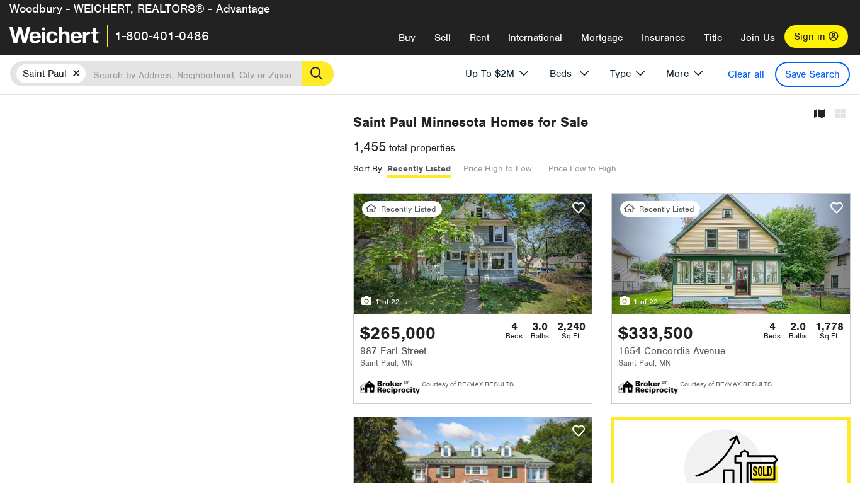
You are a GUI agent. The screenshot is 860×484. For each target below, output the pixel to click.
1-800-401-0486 (162, 36)
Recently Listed (419, 168)
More (677, 73)
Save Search (812, 74)
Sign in (811, 36)
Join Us (758, 38)
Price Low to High (582, 168)
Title (713, 38)
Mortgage (602, 38)
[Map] (819, 114)
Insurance (663, 38)
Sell (442, 38)
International (535, 38)
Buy (407, 38)
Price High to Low (497, 168)
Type (620, 73)
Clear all (746, 74)
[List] (840, 114)
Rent (479, 38)
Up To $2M (489, 73)
